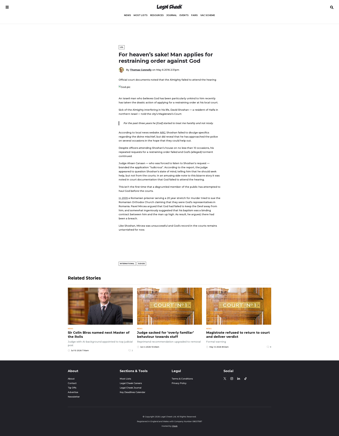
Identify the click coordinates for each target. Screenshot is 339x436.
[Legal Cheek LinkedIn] (238, 378)
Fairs (194, 15)
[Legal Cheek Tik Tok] (245, 378)
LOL (121, 47)
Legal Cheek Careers (131, 383)
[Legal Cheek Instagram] (231, 378)
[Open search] (332, 7)
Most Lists (141, 15)
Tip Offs (72, 387)
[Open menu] (7, 7)
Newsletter (74, 396)
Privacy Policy (179, 383)
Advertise (73, 392)
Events (184, 15)
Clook (174, 426)
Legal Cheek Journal (130, 387)
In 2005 (123, 198)
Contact (72, 383)
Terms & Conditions (182, 378)
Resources (157, 15)
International (127, 264)
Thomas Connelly (141, 69)
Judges (141, 264)
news (70, 328)
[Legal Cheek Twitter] (225, 378)
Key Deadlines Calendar (132, 392)
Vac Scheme (207, 15)
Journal (171, 15)
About (71, 378)
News (127, 15)
